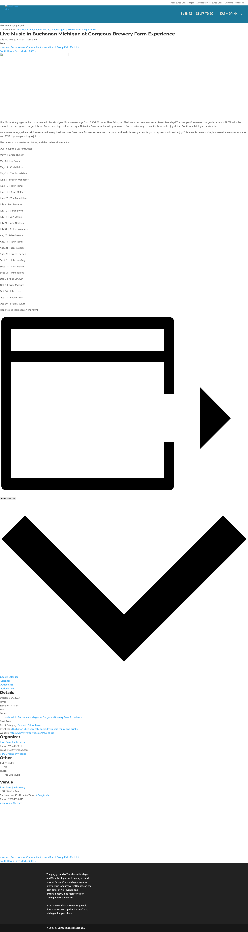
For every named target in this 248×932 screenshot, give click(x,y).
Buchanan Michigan (23, 729)
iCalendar (5, 680)
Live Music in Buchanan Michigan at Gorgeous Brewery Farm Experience (42, 717)
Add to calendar (8, 498)
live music (52, 729)
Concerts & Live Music (30, 725)
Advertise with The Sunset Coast (209, 3)
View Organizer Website (13, 753)
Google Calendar (9, 676)
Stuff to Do (205, 14)
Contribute (229, 3)
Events (186, 14)
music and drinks (68, 729)
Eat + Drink (229, 14)
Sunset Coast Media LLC (71, 927)
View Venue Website (11, 803)
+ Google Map (43, 795)
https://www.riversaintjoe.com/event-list (32, 732)
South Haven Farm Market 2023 (18, 51)
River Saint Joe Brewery (12, 742)
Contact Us (240, 3)
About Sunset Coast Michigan (182, 3)
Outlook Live (7, 688)
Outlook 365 (6, 684)
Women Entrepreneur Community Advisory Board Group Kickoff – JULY (39, 47)
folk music (40, 729)
